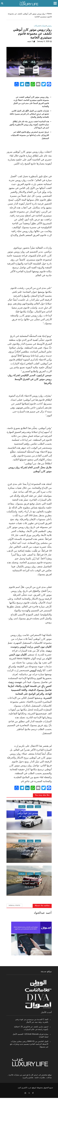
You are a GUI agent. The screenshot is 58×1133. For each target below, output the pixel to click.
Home (49, 14)
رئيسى (49, 26)
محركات (37, 26)
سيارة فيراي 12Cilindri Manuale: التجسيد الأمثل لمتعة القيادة (29, 880)
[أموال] (38, 1005)
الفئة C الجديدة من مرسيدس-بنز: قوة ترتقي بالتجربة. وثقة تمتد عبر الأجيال (29, 814)
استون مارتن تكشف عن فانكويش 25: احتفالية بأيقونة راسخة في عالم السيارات (29, 847)
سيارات (43, 26)
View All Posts (14, 905)
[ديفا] (38, 997)
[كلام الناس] (38, 990)
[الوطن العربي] (38, 983)
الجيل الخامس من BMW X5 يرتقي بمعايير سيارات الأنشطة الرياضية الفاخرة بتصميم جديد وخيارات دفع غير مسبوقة (29, 1044)
